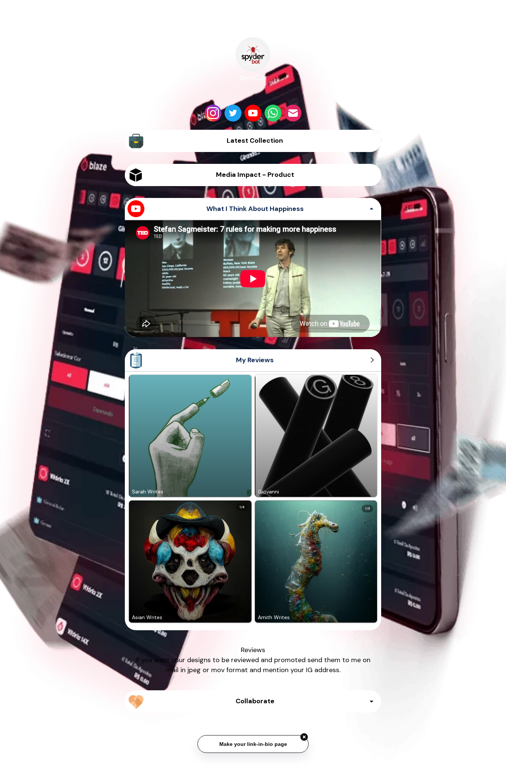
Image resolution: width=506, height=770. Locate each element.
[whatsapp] (273, 113)
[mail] (293, 113)
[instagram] (213, 113)
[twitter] (233, 113)
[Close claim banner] (304, 734)
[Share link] (366, 31)
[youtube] (253, 113)
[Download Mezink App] (253, 757)
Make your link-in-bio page (253, 741)
